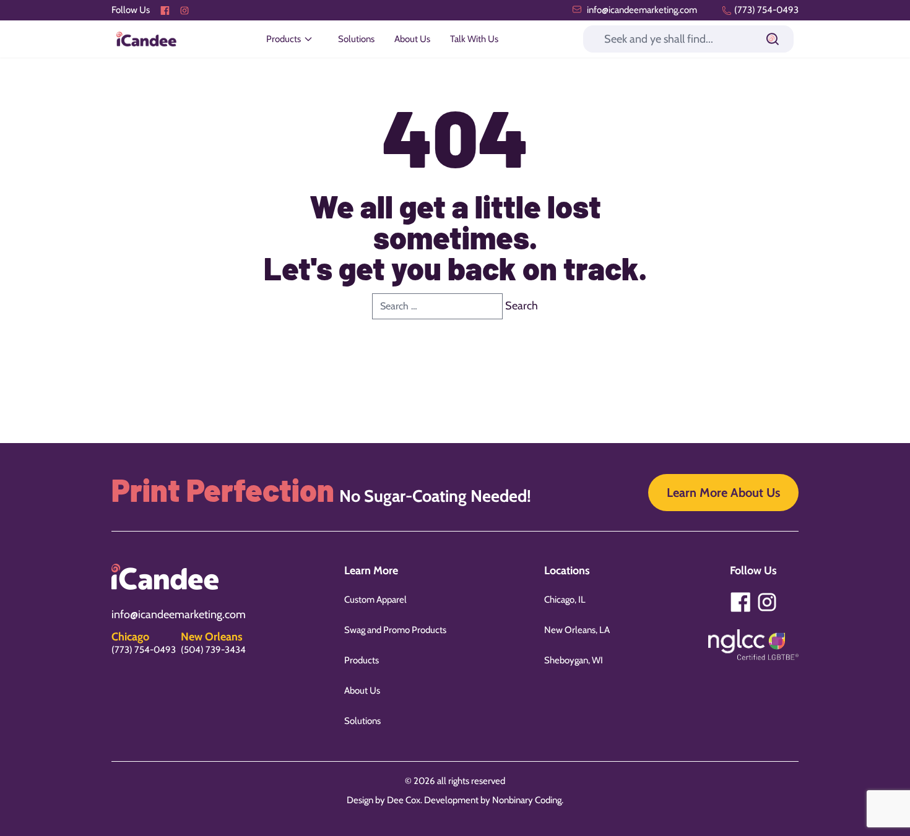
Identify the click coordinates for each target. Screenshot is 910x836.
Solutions (356, 39)
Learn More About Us (723, 492)
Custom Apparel (375, 599)
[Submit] (772, 39)
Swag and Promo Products (395, 630)
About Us (412, 39)
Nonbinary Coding (526, 800)
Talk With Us (474, 39)
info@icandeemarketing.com (641, 9)
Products (361, 660)
